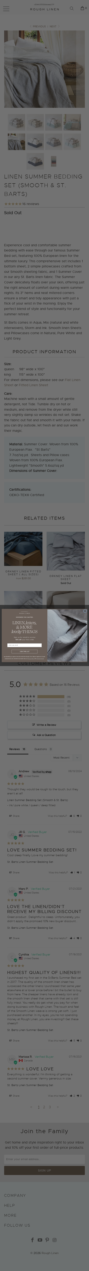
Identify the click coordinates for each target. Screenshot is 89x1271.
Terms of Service (40, 658)
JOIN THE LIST (24, 651)
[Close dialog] (85, 610)
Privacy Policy (31, 658)
